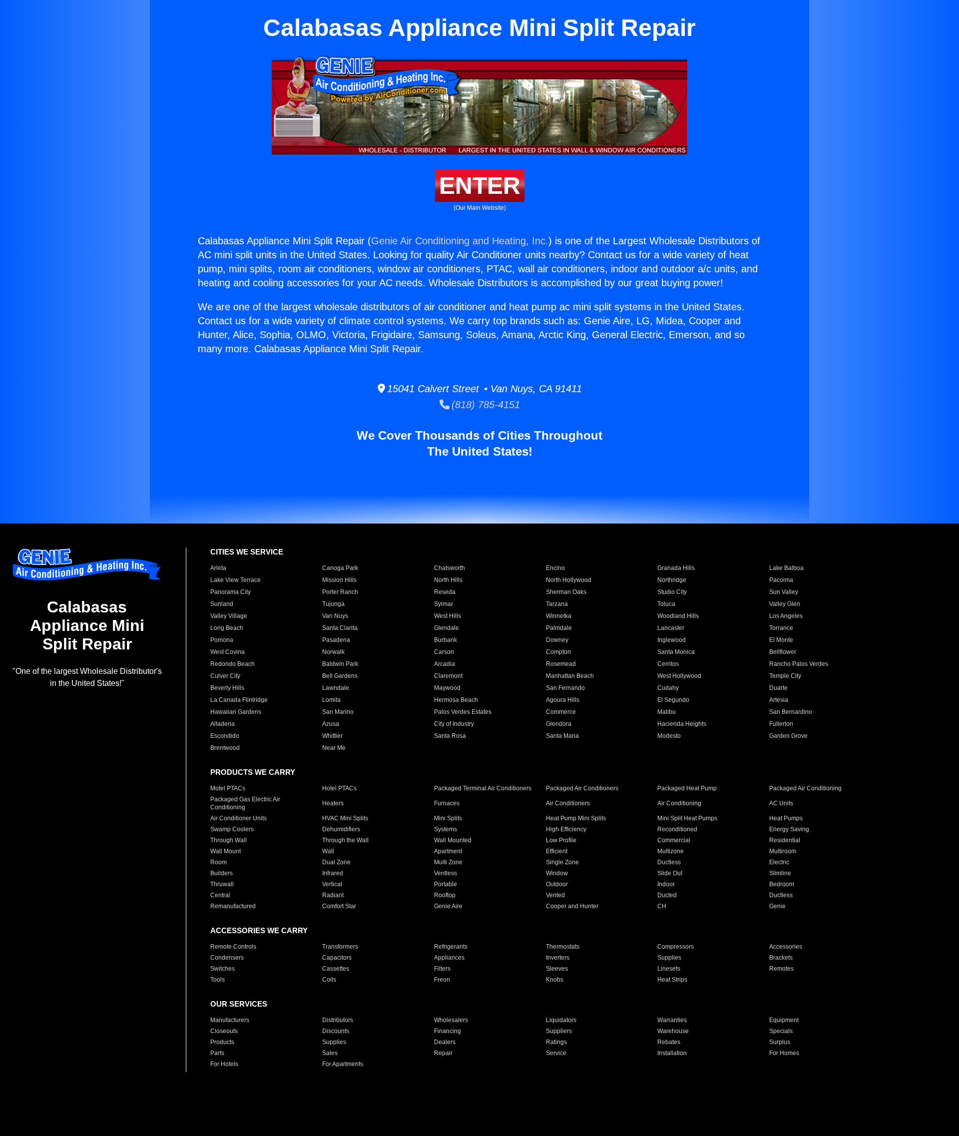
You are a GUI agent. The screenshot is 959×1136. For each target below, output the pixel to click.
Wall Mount (225, 851)
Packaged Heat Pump (687, 788)
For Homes (784, 1053)
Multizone (670, 851)
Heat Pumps (786, 818)
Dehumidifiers (341, 829)
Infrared (332, 873)
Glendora (558, 723)
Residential (784, 840)
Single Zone (562, 862)
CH (661, 906)
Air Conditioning (679, 803)
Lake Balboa (786, 568)
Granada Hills (676, 568)
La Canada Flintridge (239, 699)
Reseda (445, 591)
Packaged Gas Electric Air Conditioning (245, 803)
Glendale (446, 627)
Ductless (669, 862)
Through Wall (228, 840)
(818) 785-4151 (485, 404)
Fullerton (781, 723)
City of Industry (454, 723)
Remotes (781, 968)
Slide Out (669, 873)
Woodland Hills (678, 615)
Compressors (675, 946)
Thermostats (562, 946)
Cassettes (335, 968)
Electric (779, 862)
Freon (442, 979)
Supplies (669, 957)
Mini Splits (448, 818)
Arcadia (444, 663)
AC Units (781, 803)
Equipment (784, 1020)
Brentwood (225, 747)
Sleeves (557, 968)
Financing (447, 1031)
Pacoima (781, 579)
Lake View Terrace (235, 579)
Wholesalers (451, 1020)
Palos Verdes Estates (462, 711)
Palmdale (559, 627)
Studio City (672, 591)
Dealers (445, 1042)
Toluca (666, 603)
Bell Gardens (340, 675)
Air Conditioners (568, 803)
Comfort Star (339, 906)
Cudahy (668, 687)
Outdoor (557, 884)
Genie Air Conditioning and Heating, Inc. (459, 240)
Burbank (445, 639)
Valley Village (228, 615)
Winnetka (558, 615)
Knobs (554, 979)
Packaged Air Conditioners (582, 788)
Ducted (667, 895)
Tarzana (557, 603)
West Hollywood (679, 675)
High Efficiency (566, 829)
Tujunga (333, 603)
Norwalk (333, 651)
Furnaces (447, 803)
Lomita (331, 699)
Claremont (448, 675)
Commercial (673, 840)
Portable (445, 884)
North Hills (448, 579)
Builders (221, 873)
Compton (558, 651)
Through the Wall (345, 840)
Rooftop (445, 895)
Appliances (449, 957)
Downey (557, 639)
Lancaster (670, 627)
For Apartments (342, 1064)
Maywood (447, 687)
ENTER (479, 185)
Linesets (668, 968)
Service (556, 1053)
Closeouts (224, 1031)
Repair (443, 1053)
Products (222, 1042)
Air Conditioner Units (238, 818)
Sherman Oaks (566, 591)
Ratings (556, 1042)
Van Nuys (335, 615)
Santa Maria (562, 735)
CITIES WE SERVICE (246, 552)
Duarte (778, 687)
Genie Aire (448, 906)
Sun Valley (783, 591)
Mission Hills (339, 579)
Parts (217, 1053)
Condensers (227, 957)
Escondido (224, 735)
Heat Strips (672, 979)
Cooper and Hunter (572, 906)
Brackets (781, 957)
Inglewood (671, 639)
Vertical (332, 884)
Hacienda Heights (681, 723)
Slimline (780, 873)
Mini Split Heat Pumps (687, 818)
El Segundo (673, 699)
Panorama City (230, 591)
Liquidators (561, 1020)
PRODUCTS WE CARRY (252, 772)
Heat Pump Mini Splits (576, 818)
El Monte (781, 639)
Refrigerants (451, 946)
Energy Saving (789, 829)
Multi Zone (448, 862)
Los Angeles (786, 615)
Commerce (561, 711)
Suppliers (559, 1031)
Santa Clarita (340, 627)
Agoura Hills (562, 699)
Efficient (556, 851)
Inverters (557, 957)
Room (218, 862)
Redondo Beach (232, 663)
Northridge (671, 579)
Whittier (332, 735)
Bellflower (782, 651)
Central (220, 895)
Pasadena (336, 639)
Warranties (672, 1020)
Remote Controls (233, 946)
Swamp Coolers (232, 829)
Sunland (221, 603)
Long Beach (226, 627)
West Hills (447, 615)
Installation (672, 1053)
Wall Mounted (453, 840)
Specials (781, 1031)
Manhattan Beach (570, 675)
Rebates (668, 1042)
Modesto (669, 735)
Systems (445, 829)
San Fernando (565, 687)
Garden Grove (788, 735)
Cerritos (668, 663)
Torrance (781, 627)
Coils (329, 979)
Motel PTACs (227, 788)
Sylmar (443, 603)
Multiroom (782, 851)
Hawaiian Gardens (235, 711)
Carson (444, 651)
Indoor (666, 884)
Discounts (335, 1031)
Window (557, 873)
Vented (555, 895)
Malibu (666, 711)
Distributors (337, 1020)
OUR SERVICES (238, 1004)
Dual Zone (336, 862)
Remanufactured (233, 906)
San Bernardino (790, 711)
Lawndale (335, 687)
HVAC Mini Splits (345, 818)
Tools (217, 979)
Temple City (785, 675)
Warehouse (673, 1031)
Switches (222, 968)
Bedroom (781, 884)
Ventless (445, 873)
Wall (328, 851)
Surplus (779, 1042)
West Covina (227, 651)
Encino (555, 568)
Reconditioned (677, 829)
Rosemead (561, 663)
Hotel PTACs (339, 788)
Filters (442, 968)
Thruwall (222, 884)
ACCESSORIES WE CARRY (259, 930)
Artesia (778, 699)
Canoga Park (340, 568)
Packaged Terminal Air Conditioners (482, 788)
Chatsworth (449, 568)
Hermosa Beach (456, 699)
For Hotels (224, 1064)
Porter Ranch (340, 591)
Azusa (330, 723)
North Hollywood (568, 579)
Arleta (218, 568)
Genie (777, 906)
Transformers (340, 946)
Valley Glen (784, 603)
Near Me (334, 747)
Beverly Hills (227, 687)
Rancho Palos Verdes (798, 663)
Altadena (222, 723)
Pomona (221, 639)
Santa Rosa (450, 735)
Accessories (785, 946)
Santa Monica (676, 651)
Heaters (333, 803)
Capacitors (337, 957)
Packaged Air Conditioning (805, 788)
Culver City (225, 675)
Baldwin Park (340, 663)
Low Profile (561, 840)
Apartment (448, 851)
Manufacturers (229, 1020)
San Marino (338, 711)
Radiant (333, 895)
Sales (330, 1053)
